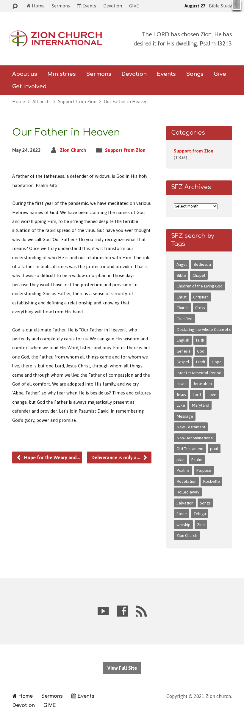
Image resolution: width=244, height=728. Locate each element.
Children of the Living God (199, 286)
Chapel (199, 275)
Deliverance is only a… (116, 457)
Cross (200, 307)
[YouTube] (103, 611)
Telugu (199, 513)
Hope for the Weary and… (51, 457)
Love (211, 394)
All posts (41, 101)
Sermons (61, 5)
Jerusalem (202, 383)
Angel (181, 264)
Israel (181, 383)
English (182, 340)
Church (182, 307)
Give (220, 74)
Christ (181, 297)
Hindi (200, 361)
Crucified (184, 318)
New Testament (190, 426)
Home (18, 101)
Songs (205, 503)
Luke (180, 405)
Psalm (196, 459)
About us (24, 74)
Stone (181, 513)
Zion (201, 524)
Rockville (211, 481)
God (200, 351)
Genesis (183, 351)
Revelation (186, 481)
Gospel (182, 361)
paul (214, 448)
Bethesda (202, 264)
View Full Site (122, 668)
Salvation (184, 503)
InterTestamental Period (198, 372)
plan (180, 459)
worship (183, 524)
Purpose (203, 470)
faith (200, 340)
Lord (197, 394)
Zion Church (73, 150)
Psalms (183, 470)
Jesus (181, 394)
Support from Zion (77, 101)
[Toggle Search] (15, 6)
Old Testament (190, 448)
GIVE (134, 5)
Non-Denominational (195, 437)
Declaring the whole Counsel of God (208, 329)
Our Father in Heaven (126, 101)
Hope (217, 361)
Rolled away (187, 492)
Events (166, 74)
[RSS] (141, 611)
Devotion (112, 5)
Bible (181, 275)
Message (184, 416)
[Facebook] (122, 611)
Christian (201, 297)
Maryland (200, 405)
